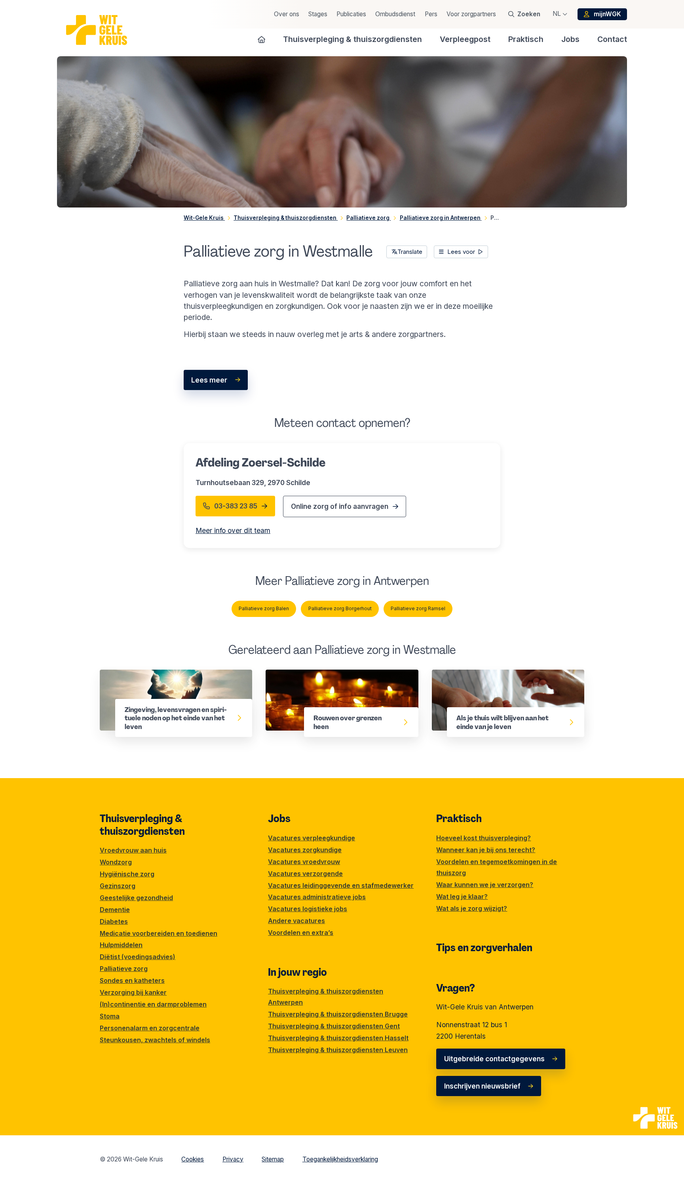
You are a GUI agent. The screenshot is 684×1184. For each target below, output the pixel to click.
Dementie (115, 910)
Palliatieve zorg (124, 969)
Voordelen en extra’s (300, 933)
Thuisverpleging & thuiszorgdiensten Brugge (338, 1014)
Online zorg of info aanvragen (339, 506)
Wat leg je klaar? (462, 896)
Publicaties (351, 14)
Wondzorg (116, 862)
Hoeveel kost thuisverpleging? (483, 838)
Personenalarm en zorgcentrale (150, 1028)
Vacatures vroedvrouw (304, 862)
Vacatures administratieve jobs (317, 897)
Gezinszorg (117, 886)
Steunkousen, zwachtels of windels (155, 1040)
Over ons (286, 14)
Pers (431, 14)
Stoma (110, 1016)
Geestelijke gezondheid (136, 898)
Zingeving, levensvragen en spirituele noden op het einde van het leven (173, 680)
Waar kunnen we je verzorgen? (484, 885)
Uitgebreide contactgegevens (494, 1059)
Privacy (232, 1159)
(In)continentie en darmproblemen (153, 1004)
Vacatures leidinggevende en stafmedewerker (341, 885)
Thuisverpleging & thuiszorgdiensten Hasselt (338, 1038)
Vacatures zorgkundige (305, 850)
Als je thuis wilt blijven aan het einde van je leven (501, 680)
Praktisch (459, 818)
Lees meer (209, 380)
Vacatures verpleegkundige (311, 838)
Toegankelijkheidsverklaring (340, 1159)
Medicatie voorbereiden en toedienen (158, 933)
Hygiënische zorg (127, 874)
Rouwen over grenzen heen (311, 675)
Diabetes (114, 921)
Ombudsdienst (395, 14)
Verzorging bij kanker (133, 992)
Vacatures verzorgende (305, 874)
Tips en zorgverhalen (484, 947)
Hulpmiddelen (121, 945)
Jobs (279, 818)
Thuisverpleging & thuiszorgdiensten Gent (334, 1026)
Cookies (192, 1159)
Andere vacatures (296, 921)
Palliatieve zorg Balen (264, 608)
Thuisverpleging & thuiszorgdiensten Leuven (338, 1050)
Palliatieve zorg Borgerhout (340, 608)
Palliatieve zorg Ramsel (418, 608)
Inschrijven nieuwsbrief (482, 1086)
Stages (317, 14)
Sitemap (273, 1159)
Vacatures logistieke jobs (307, 909)
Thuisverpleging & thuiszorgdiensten (142, 825)
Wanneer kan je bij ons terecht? (485, 850)
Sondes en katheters (132, 980)
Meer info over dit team (233, 530)
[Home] (262, 39)
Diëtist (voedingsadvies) (137, 957)
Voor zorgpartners (471, 14)
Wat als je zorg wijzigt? (471, 908)
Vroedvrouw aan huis (133, 850)
